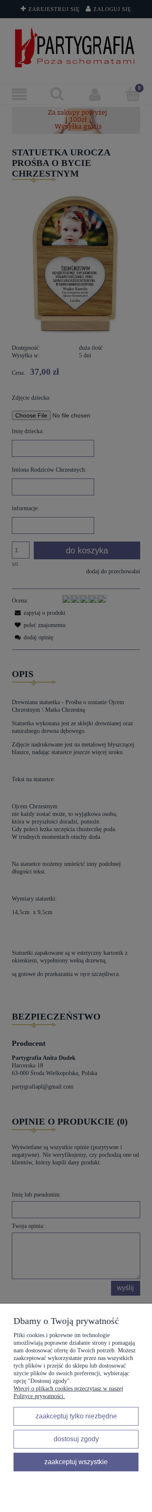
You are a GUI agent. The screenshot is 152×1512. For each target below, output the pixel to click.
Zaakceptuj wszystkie (76, 1461)
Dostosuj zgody (76, 1439)
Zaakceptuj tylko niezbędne (76, 1416)
